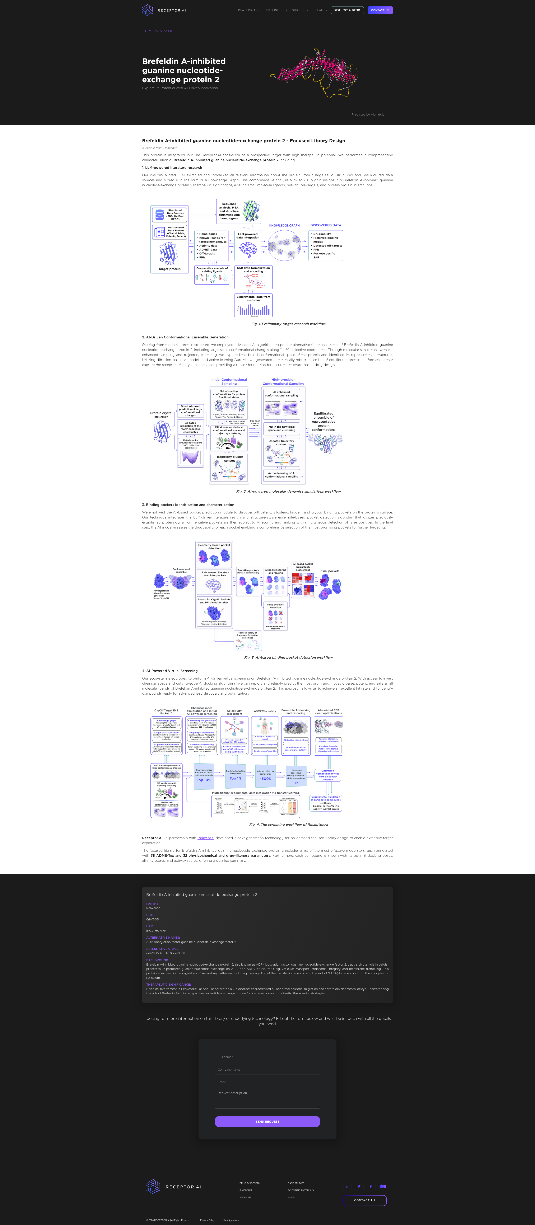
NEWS (291, 1197)
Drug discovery (249, 1183)
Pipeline (272, 10)
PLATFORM (245, 1190)
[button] (248, 10)
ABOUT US (245, 1197)
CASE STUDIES (296, 1183)
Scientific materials (301, 1190)
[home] (169, 10)
